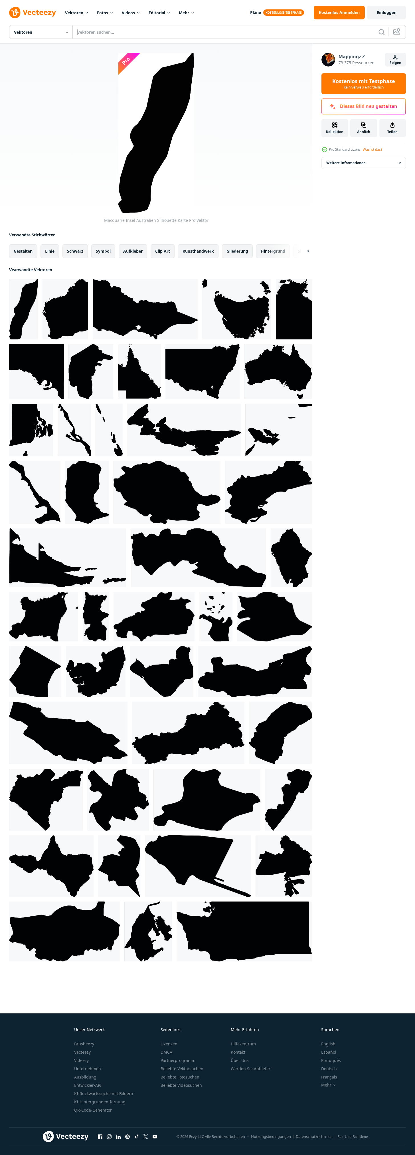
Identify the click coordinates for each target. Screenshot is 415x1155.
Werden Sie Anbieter (250, 1068)
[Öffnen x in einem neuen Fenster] (145, 1136)
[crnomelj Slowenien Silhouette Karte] (274, 616)
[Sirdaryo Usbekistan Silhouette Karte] (284, 866)
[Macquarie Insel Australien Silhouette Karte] (23, 309)
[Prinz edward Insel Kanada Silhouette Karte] (184, 430)
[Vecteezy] (32, 12)
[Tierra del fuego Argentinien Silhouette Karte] (67, 557)
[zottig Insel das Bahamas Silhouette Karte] (109, 430)
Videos (128, 12)
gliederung (237, 251)
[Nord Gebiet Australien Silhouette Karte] (294, 309)
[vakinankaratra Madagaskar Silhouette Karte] (64, 931)
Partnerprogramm (178, 1060)
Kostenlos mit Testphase (363, 84)
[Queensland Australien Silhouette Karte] (139, 371)
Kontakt (238, 1052)
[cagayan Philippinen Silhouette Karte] (215, 616)
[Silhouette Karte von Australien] (278, 371)
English (328, 1044)
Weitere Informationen (346, 162)
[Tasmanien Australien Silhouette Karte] (236, 309)
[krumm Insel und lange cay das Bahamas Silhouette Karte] (278, 430)
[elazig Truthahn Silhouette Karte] (255, 671)
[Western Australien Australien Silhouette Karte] (65, 309)
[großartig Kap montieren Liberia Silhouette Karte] (280, 733)
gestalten (23, 251)
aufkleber (133, 251)
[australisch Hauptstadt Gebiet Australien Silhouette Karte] (90, 371)
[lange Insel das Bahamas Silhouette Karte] (74, 430)
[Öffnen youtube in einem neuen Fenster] (155, 1136)
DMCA (166, 1052)
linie (49, 251)
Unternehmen (87, 1068)
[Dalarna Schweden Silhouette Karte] (68, 733)
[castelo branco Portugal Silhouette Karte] (154, 616)
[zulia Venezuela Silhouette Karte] (148, 931)
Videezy (81, 1060)
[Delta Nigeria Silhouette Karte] (95, 671)
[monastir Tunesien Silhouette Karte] (206, 800)
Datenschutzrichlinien (314, 1136)
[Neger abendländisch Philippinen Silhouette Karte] (288, 800)
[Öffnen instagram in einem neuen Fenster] (109, 1136)
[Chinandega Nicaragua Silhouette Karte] (161, 671)
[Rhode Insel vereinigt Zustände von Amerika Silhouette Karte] (31, 430)
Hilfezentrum (243, 1044)
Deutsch (329, 1068)
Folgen (395, 62)
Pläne (255, 12)
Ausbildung (85, 1077)
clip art (162, 251)
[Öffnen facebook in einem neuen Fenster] (100, 1136)
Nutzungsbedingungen (271, 1136)
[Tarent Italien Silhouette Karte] (198, 557)
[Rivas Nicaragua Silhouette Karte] (198, 866)
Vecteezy (82, 1052)
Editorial (157, 12)
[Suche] (381, 32)
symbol (103, 251)
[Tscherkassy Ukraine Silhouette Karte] (188, 733)
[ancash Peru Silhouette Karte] (291, 557)
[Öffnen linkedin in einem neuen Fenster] (118, 1136)
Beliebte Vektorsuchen (182, 1068)
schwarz (75, 251)
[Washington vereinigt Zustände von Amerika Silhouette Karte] (244, 931)
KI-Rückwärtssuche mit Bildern (103, 1093)
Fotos (102, 12)
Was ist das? (372, 149)
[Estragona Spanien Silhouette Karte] (268, 492)
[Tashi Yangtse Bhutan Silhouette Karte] (87, 492)
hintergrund (273, 251)
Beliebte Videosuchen (181, 1085)
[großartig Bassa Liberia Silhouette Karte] (46, 800)
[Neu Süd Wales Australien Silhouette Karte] (202, 371)
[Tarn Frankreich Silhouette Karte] (167, 492)
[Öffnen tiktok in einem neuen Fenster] (136, 1136)
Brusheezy (84, 1044)
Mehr (184, 12)
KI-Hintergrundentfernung (99, 1101)
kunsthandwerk (198, 251)
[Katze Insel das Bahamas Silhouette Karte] (34, 492)
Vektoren (74, 12)
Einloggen (386, 12)
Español (328, 1052)
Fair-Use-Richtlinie (352, 1136)
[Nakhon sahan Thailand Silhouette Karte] (51, 866)
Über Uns (240, 1060)
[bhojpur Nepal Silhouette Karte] (96, 616)
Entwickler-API (88, 1085)
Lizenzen (169, 1044)
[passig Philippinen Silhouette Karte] (119, 866)
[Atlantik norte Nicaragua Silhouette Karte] (43, 616)
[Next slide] (303, 251)
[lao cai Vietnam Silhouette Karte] (118, 800)
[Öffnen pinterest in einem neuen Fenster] (127, 1136)
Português (331, 1060)
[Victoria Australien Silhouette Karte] (145, 309)
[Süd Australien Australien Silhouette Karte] (36, 371)
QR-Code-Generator (93, 1110)
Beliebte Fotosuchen (180, 1077)
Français (329, 1077)
